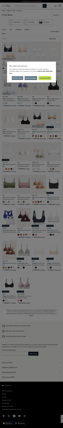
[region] (31, 72)
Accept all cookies (44, 78)
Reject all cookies (31, 78)
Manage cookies (17, 78)
